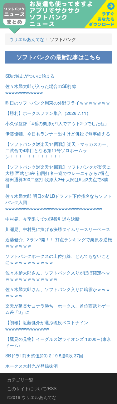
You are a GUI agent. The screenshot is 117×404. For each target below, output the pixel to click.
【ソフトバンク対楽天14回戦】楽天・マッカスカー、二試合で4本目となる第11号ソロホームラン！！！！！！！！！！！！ (58, 150)
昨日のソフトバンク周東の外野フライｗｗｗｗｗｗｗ (57, 103)
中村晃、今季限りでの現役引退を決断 (42, 219)
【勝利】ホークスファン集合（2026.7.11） (48, 113)
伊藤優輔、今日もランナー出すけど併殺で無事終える (57, 133)
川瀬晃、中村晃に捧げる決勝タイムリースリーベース (57, 229)
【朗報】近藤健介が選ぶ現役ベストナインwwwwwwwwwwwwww (46, 325)
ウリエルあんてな (26, 39)
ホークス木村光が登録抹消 (31, 366)
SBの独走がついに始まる (30, 76)
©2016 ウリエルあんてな (31, 397)
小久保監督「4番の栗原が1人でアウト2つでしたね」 (57, 123)
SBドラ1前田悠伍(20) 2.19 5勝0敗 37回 (44, 355)
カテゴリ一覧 (20, 379)
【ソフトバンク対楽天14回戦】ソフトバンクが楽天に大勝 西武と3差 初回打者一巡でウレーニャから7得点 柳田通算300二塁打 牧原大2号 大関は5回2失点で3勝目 (58, 176)
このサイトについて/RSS (31, 388)
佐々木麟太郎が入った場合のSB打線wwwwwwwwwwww (40, 89)
